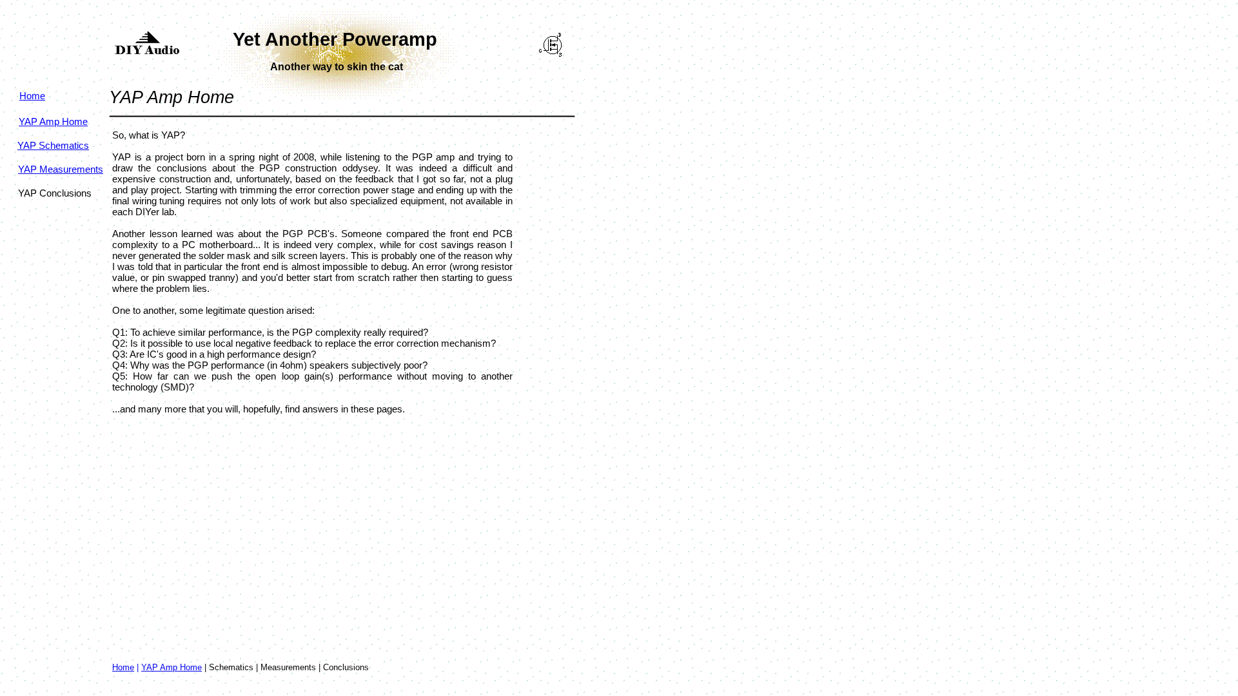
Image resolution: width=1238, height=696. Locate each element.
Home (123, 667)
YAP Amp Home (171, 667)
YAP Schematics (53, 145)
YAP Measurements (60, 169)
